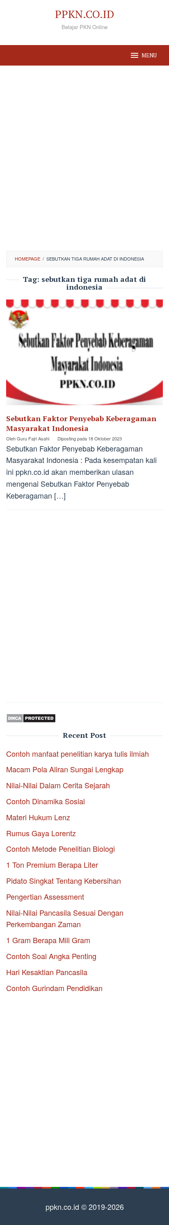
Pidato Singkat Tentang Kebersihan (63, 880)
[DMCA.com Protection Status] (31, 717)
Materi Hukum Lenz (38, 817)
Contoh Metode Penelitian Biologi (60, 848)
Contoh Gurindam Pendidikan (54, 987)
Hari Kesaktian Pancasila (46, 971)
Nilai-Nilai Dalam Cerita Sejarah (58, 785)
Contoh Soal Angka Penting (51, 956)
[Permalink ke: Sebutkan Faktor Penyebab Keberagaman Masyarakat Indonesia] (84, 355)
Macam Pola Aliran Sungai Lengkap (64, 769)
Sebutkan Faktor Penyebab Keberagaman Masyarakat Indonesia (81, 423)
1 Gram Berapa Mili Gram (48, 940)
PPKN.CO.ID (84, 14)
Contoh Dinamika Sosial (45, 801)
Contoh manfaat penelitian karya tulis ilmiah (77, 753)
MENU (149, 55)
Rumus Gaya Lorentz (41, 833)
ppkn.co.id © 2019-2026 (85, 1206)
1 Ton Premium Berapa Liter (52, 864)
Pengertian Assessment (45, 896)
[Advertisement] (84, 158)
